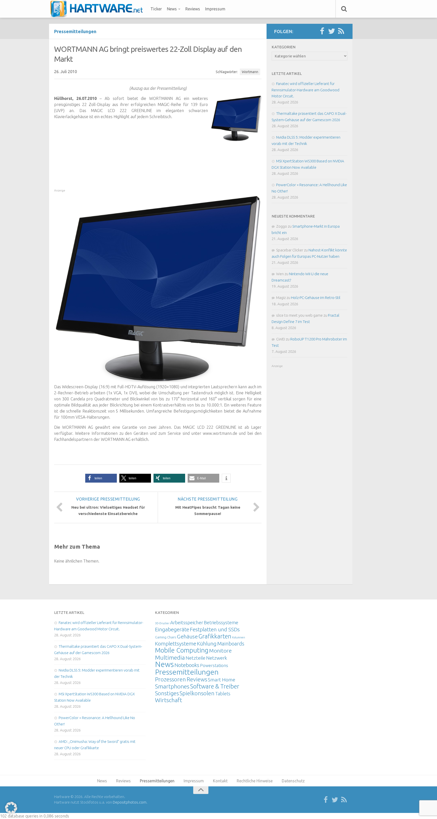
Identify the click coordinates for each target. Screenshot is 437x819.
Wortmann (250, 72)
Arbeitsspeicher (186, 622)
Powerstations (214, 665)
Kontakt (220, 781)
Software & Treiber (214, 686)
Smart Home (221, 679)
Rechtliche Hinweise (255, 781)
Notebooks (186, 665)
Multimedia (170, 657)
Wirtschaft (168, 700)
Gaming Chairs (165, 637)
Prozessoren (170, 679)
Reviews (192, 9)
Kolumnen (238, 637)
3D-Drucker (162, 623)
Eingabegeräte (172, 629)
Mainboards (230, 643)
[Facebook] (322, 31)
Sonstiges (167, 693)
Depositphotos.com (129, 802)
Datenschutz (293, 781)
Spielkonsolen (197, 693)
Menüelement (98, 9)
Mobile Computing (181, 650)
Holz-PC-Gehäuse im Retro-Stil (315, 297)
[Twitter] (331, 31)
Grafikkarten (215, 636)
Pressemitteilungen (75, 31)
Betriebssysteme (221, 622)
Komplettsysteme (175, 643)
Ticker (156, 9)
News (172, 9)
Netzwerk (216, 658)
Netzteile (195, 658)
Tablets (222, 693)
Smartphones (172, 686)
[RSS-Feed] (341, 31)
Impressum (215, 9)
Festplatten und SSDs (215, 629)
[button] (101, 478)
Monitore (220, 651)
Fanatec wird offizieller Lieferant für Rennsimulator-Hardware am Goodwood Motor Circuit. (305, 89)
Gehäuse (187, 636)
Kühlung (206, 643)
